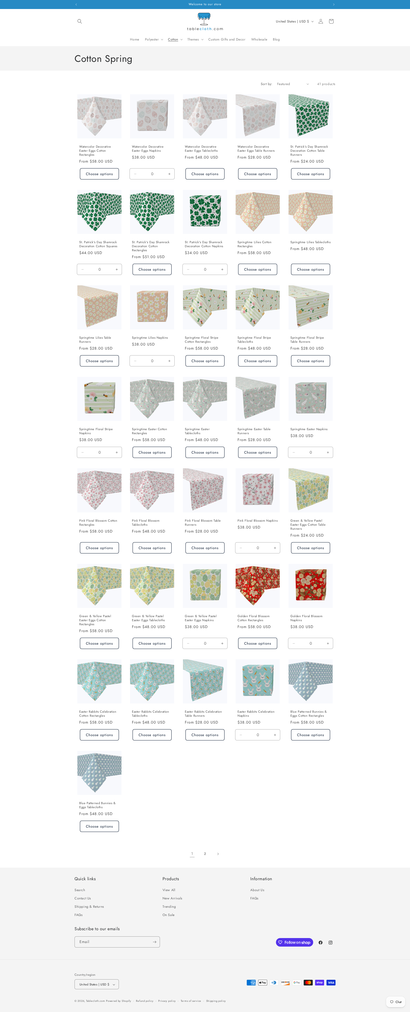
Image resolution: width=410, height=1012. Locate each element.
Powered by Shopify (118, 1001)
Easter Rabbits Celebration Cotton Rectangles (97, 714)
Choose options (99, 173)
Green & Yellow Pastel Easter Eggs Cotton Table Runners (308, 525)
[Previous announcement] (76, 4)
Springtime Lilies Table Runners (95, 340)
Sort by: (266, 84)
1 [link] (192, 853)
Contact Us (83, 898)
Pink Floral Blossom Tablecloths (145, 523)
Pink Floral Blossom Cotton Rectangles (98, 523)
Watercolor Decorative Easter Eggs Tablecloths (201, 149)
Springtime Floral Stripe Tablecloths (254, 340)
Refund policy (144, 1001)
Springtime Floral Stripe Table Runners (307, 340)
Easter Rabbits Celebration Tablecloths (150, 714)
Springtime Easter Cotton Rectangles (149, 431)
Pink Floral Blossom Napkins (258, 521)
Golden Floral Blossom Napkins (306, 619)
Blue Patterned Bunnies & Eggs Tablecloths (97, 806)
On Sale (169, 914)
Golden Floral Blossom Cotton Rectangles (254, 619)
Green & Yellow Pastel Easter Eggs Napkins (201, 619)
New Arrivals (172, 898)
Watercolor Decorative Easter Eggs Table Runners (256, 149)
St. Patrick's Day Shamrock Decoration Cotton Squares (98, 244)
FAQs (79, 914)
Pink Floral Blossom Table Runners (203, 523)
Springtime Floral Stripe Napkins (96, 431)
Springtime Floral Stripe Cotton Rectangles (201, 340)
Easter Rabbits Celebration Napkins (256, 714)
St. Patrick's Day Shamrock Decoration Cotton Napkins (204, 244)
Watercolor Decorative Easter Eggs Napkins (148, 149)
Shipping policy (216, 1001)
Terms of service (191, 1001)
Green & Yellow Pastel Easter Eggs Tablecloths (148, 619)
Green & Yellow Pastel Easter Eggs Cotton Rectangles (95, 621)
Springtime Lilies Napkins (150, 338)
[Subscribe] (154, 942)
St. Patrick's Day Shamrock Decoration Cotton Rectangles (151, 246)
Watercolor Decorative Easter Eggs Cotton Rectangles (95, 151)
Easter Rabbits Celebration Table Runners (203, 714)
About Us (257, 889)
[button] (80, 21)
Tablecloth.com (95, 1001)
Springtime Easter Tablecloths (197, 431)
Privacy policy (167, 1001)
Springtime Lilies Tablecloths (310, 242)
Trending (169, 906)
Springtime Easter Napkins (309, 429)
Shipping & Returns (89, 906)
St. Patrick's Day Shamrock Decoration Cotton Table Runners (309, 151)
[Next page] (218, 854)
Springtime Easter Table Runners (254, 431)
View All (169, 889)
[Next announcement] (334, 4)
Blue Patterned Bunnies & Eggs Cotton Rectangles (308, 714)
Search (80, 889)
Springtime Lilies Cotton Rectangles (254, 244)
